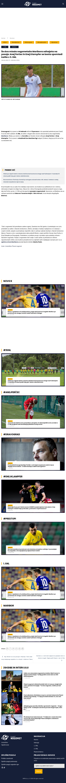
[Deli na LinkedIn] (22, 648)
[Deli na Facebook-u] (10, 648)
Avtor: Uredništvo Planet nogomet (11, 246)
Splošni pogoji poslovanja (9, 761)
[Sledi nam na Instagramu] (2, 767)
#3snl (5, 42)
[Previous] (3, 301)
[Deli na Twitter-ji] (13, 648)
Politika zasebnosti (7, 758)
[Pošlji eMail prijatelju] (16, 648)
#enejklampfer (42, 42)
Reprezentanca (38, 752)
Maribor (14, 47)
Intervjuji (36, 742)
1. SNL (4, 47)
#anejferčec (16, 42)
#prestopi (54, 42)
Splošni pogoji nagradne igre (10, 764)
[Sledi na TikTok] (4, 767)
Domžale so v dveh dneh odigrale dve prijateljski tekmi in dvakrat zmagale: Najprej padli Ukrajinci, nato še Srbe (50, 657)
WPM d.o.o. (26, 778)
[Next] (62, 301)
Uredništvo (4, 742)
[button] (2, 4)
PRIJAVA (38, 771)
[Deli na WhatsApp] (7, 648)
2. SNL (36, 748)
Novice (12, 38)
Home (3, 38)
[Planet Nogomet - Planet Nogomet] (33, 4)
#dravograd (28, 42)
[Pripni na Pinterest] (19, 648)
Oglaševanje (5, 745)
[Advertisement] (33, 22)
